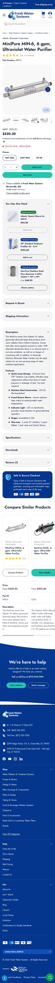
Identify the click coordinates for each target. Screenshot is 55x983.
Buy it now (27, 175)
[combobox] (27, 24)
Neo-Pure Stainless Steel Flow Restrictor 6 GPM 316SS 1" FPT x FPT (32, 274)
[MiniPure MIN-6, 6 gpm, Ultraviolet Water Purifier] (15, 528)
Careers (6, 910)
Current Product (15, 572)
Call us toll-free (16, 685)
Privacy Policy (30, 977)
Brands (6, 825)
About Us (6, 889)
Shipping (6, 859)
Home (4, 33)
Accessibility (43, 977)
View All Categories (11, 834)
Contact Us (7, 874)
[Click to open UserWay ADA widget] (5, 978)
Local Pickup (8, 915)
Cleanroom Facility (10, 899)
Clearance (7, 810)
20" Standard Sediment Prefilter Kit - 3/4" (32, 245)
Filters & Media (9, 794)
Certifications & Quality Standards (17, 925)
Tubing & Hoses (10, 800)
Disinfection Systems (42, 33)
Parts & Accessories (11, 815)
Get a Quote (8, 854)
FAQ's (5, 930)
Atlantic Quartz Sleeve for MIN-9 (33, 218)
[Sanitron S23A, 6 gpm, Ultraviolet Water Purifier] (44, 528)
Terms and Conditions (12, 977)
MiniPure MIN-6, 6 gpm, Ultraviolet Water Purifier (14, 550)
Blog (5, 904)
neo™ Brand (8, 894)
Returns (6, 869)
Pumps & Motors (10, 779)
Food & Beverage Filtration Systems (18, 805)
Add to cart (37, 167)
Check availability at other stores (18, 193)
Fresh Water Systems (19, 959)
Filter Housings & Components (16, 789)
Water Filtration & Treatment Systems (21, 33)
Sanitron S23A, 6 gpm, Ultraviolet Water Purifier (43, 550)
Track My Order (9, 848)
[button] (43, 15)
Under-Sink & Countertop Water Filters (19, 820)
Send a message (38, 685)
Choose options (27, 287)
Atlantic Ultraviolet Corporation (16, 38)
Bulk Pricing (8, 864)
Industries (7, 920)
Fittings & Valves (10, 784)
